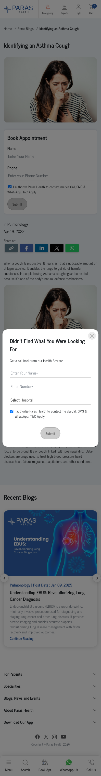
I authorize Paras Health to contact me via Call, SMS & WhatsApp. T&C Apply (51, 413)
